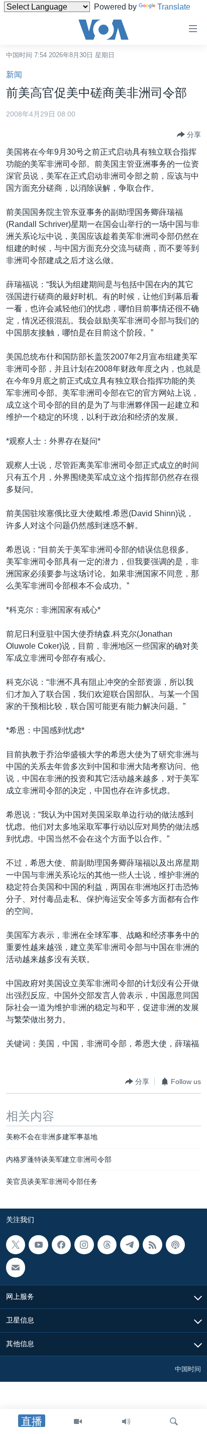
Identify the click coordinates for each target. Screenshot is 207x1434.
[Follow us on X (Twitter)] (15, 1244)
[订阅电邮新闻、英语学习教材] (15, 1267)
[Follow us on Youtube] (38, 1244)
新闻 (14, 74)
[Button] (189, 135)
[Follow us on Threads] (107, 1244)
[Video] (78, 1421)
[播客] (175, 1244)
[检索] (174, 1421)
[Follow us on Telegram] (129, 1244)
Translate (173, 7)
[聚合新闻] (152, 1244)
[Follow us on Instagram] (83, 1244)
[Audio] (126, 1421)
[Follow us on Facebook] (61, 1244)
